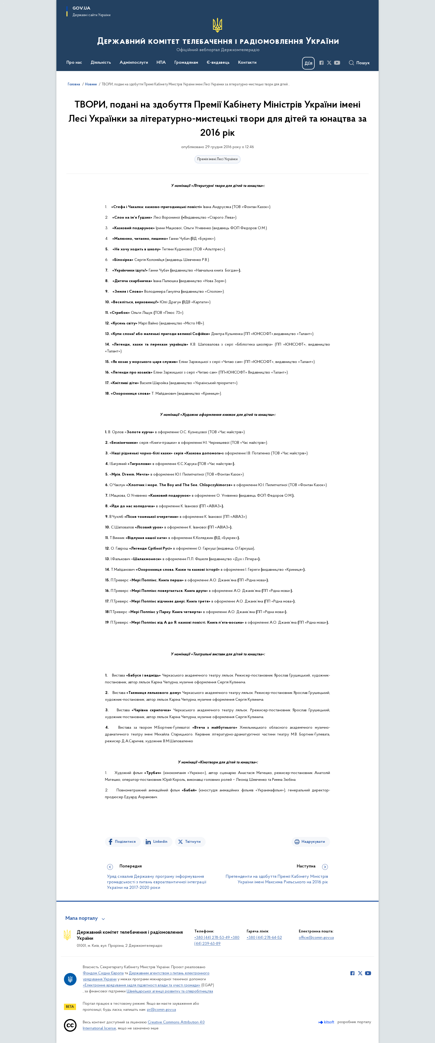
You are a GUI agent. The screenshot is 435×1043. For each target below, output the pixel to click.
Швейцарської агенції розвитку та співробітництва (170, 991)
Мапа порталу (81, 918)
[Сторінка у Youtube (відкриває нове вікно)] (337, 63)
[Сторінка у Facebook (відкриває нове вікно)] (321, 63)
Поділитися (125, 842)
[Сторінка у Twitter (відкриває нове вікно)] (329, 63)
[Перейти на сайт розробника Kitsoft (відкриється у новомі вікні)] (327, 1022)
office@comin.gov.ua (316, 938)
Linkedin (160, 842)
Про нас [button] (74, 62)
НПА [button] (161, 62)
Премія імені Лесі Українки (217, 159)
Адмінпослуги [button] (134, 62)
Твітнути (193, 842)
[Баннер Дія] (308, 63)
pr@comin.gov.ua (161, 1010)
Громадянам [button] (186, 62)
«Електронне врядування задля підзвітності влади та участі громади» (141, 985)
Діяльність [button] (101, 62)
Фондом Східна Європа (103, 973)
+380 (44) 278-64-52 (264, 938)
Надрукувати (313, 842)
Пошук (363, 63)
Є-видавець (218, 62)
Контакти (247, 62)
